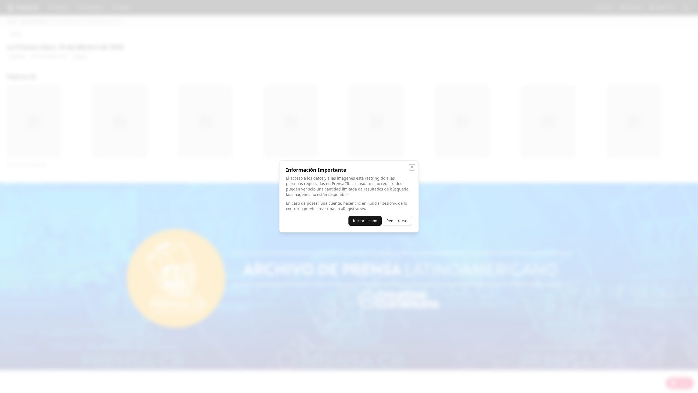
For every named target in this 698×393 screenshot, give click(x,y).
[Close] (412, 167)
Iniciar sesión (365, 220)
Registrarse (396, 220)
